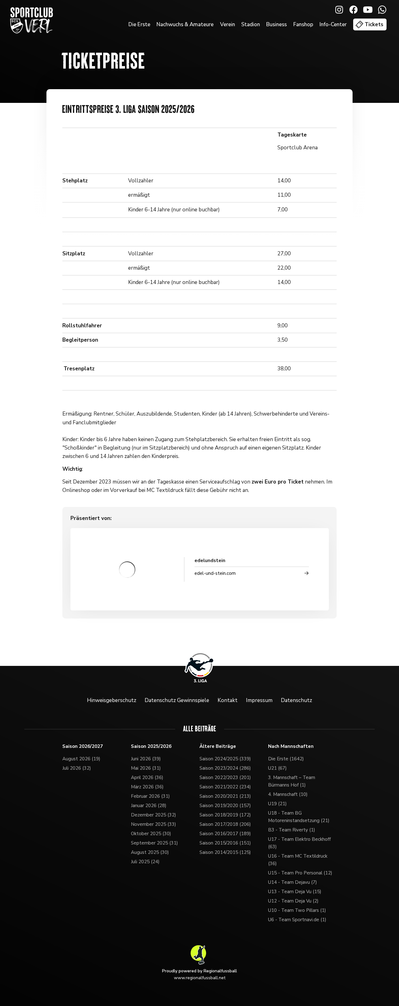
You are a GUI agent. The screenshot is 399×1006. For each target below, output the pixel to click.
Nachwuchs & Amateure (185, 24)
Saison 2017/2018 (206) (225, 824)
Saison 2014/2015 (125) (225, 852)
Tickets (374, 24)
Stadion (250, 24)
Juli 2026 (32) (76, 768)
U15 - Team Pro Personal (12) (300, 873)
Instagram (339, 9)
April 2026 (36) (147, 777)
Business (276, 24)
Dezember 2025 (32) (153, 815)
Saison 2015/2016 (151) (225, 843)
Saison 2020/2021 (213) (225, 796)
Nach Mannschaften (291, 746)
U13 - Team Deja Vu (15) (294, 891)
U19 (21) (277, 804)
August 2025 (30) (150, 852)
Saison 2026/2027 (82, 746)
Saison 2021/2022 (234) (225, 787)
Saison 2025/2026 (151, 746)
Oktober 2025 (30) (151, 833)
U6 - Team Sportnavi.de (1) (297, 920)
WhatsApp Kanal (382, 9)
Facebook (353, 9)
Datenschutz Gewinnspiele (177, 700)
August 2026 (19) (81, 759)
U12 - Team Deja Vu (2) (293, 901)
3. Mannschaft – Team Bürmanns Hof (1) (291, 781)
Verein (227, 24)
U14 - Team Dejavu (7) (292, 882)
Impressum (259, 700)
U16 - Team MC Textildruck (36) (297, 860)
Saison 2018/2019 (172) (225, 815)
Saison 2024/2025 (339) (225, 759)
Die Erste (139, 24)
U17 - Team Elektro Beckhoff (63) (299, 843)
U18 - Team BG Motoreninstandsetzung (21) (298, 817)
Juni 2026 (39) (146, 759)
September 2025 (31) (154, 843)
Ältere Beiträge (218, 746)
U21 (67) (277, 768)
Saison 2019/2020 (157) (225, 805)
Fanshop (303, 24)
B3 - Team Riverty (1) (291, 830)
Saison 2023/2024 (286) (225, 768)
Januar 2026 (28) (148, 805)
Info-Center (333, 24)
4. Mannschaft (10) (288, 794)
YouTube (368, 9)
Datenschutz (296, 700)
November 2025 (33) (153, 824)
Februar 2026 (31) (150, 796)
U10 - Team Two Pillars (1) (297, 910)
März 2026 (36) (147, 787)
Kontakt (228, 700)
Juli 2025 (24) (145, 862)
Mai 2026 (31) (146, 768)
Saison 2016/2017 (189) (225, 833)
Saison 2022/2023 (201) (225, 777)
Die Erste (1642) (286, 759)
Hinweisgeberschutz (111, 700)
